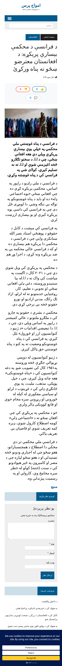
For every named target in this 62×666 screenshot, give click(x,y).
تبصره (51, 520)
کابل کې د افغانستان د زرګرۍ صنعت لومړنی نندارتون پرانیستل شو (31, 617)
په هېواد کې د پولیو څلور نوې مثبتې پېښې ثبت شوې (32, 626)
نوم (52, 543)
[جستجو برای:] (31, 26)
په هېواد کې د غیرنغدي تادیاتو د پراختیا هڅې (36, 608)
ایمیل (51, 553)
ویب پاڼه (50, 562)
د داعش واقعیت (49, 602)
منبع (54, 486)
